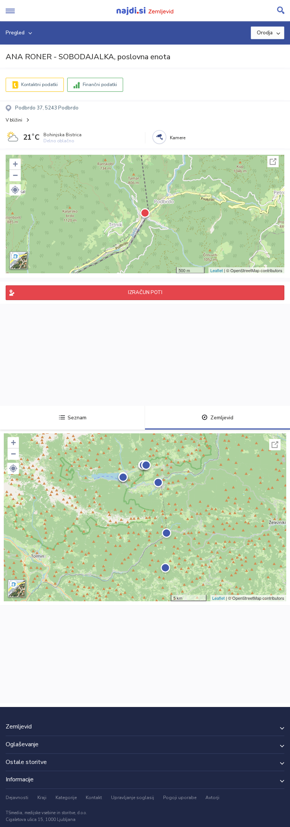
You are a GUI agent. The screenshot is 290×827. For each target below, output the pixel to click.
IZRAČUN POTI (145, 292)
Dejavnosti (17, 798)
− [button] (15, 175)
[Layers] (18, 260)
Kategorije (66, 798)
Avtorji (212, 798)
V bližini (14, 120)
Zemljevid (221, 417)
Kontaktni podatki (39, 85)
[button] (15, 190)
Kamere (177, 138)
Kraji (41, 798)
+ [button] (15, 164)
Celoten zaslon (273, 161)
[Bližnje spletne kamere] (159, 137)
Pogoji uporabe (179, 798)
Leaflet (216, 270)
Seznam (77, 417)
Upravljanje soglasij (132, 798)
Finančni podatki (100, 85)
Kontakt (94, 798)
